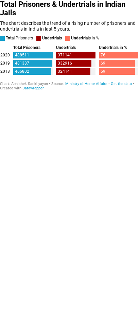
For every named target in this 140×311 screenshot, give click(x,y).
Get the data (121, 84)
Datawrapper (33, 88)
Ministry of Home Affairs (86, 84)
